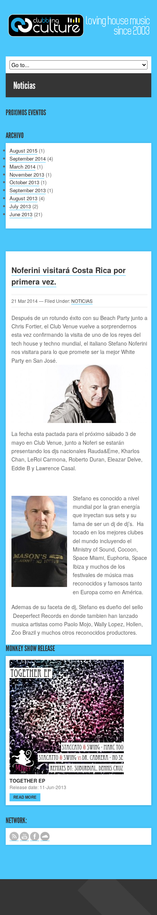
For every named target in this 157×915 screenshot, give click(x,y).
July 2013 (20, 206)
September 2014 (28, 158)
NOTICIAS (82, 300)
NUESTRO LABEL (45, 836)
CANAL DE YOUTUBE (24, 836)
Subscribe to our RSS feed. (14, 836)
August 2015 (23, 150)
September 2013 (28, 190)
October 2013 (24, 182)
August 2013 (23, 198)
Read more (25, 797)
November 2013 (27, 174)
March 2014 (22, 166)
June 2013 (21, 214)
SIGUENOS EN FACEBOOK (34, 836)
